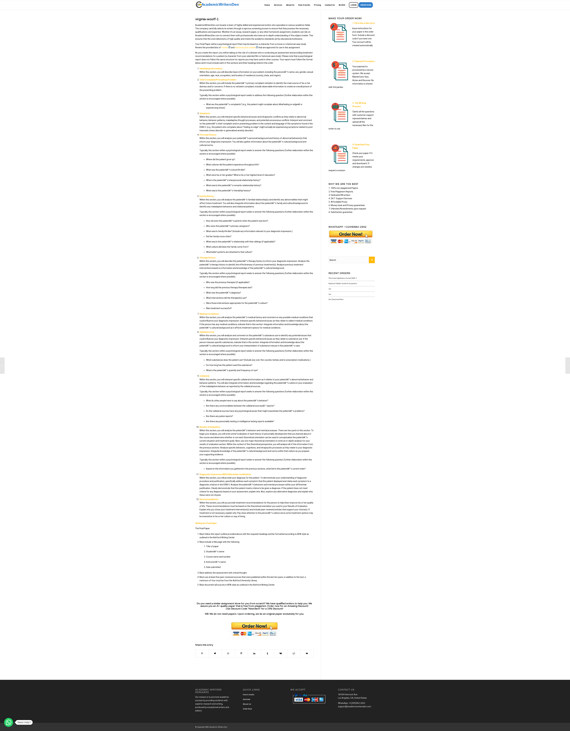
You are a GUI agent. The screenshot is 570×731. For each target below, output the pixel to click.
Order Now (247, 709)
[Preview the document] (229, 47)
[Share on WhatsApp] (228, 653)
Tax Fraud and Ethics (336, 299)
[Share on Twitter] (215, 653)
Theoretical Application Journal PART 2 (342, 278)
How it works (248, 694)
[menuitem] (267, 5)
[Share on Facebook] (201, 653)
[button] (8, 722)
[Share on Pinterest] (241, 653)
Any (329, 289)
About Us (247, 704)
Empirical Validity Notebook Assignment (342, 283)
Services (246, 699)
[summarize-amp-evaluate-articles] (2, 365)
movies (224, 47)
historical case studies (245, 47)
